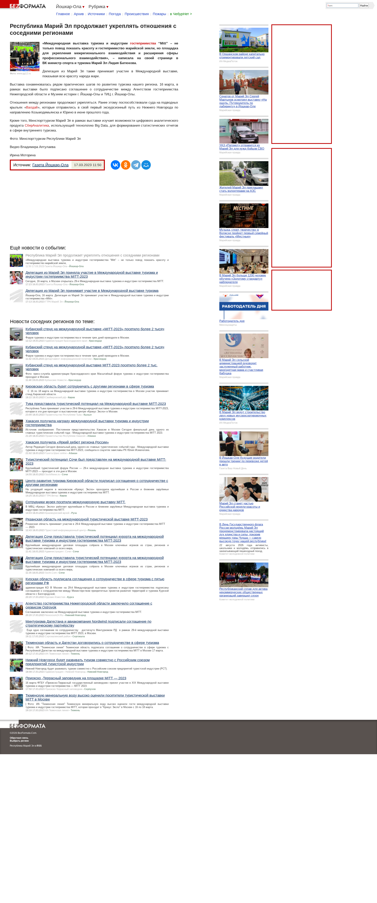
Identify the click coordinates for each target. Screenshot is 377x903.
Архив (79, 14)
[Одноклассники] (125, 165)
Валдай (32, 107)
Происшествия (137, 14)
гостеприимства (143, 43)
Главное (63, 14)
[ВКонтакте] (115, 165)
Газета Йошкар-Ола (50, 165)
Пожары (159, 14)
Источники (96, 14)
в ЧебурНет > (181, 14)
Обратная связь (19, 738)
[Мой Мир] (146, 165)
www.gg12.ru (24, 73)
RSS (39, 745)
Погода (115, 14)
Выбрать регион (19, 740)
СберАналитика (37, 125)
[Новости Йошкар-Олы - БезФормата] (23, 5)
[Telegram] (136, 165)
